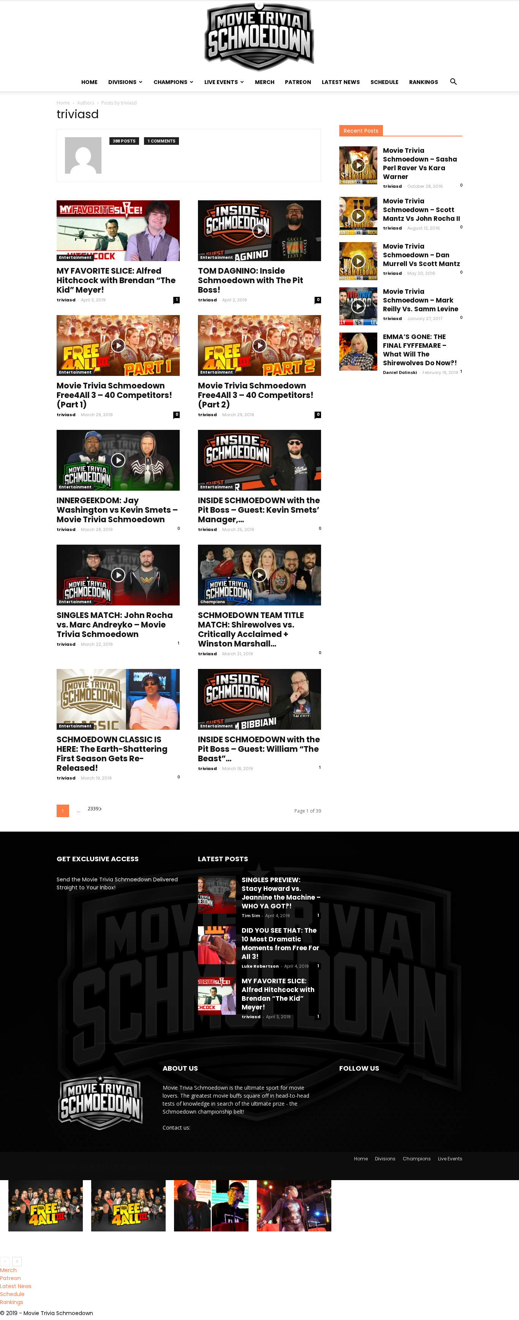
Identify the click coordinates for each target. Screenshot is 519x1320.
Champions (170, 82)
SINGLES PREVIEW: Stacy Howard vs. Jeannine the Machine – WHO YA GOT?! (281, 893)
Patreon (298, 82)
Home (89, 82)
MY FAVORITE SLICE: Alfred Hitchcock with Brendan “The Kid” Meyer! (116, 280)
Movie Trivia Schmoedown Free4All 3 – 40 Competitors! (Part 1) (114, 395)
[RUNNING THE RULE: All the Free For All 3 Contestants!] (45, 1205)
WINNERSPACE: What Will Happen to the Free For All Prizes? (205, 1244)
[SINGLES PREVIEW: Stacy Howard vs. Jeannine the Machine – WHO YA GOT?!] (217, 895)
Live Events (221, 82)
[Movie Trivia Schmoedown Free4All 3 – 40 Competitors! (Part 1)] (118, 345)
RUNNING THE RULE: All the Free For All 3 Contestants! (44, 1241)
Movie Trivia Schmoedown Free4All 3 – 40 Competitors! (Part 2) (255, 395)
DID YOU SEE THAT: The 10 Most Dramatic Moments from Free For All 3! (281, 943)
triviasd (66, 300)
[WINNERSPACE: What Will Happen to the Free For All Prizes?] (211, 1205)
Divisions (122, 82)
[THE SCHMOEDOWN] (259, 37)
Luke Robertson (260, 966)
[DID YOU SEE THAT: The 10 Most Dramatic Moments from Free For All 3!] (217, 945)
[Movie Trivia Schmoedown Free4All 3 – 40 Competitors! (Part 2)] (259, 345)
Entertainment (75, 257)
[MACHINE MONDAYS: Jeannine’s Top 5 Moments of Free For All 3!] (294, 1205)
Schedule (384, 82)
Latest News (341, 82)
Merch (264, 82)
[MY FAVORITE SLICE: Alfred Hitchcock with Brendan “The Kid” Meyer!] (118, 230)
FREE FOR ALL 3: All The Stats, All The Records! (128, 1241)
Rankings (423, 82)
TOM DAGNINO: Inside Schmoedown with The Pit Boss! (250, 280)
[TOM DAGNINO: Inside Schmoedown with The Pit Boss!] (259, 230)
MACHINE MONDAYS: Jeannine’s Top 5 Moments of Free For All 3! (293, 1244)
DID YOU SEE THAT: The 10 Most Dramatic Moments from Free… (168, 1168)
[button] (453, 82)
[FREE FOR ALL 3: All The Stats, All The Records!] (128, 1205)
